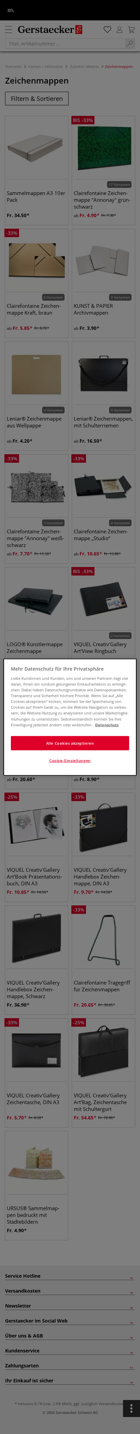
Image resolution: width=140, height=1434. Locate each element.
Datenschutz (107, 724)
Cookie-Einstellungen (69, 760)
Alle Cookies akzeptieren (70, 742)
